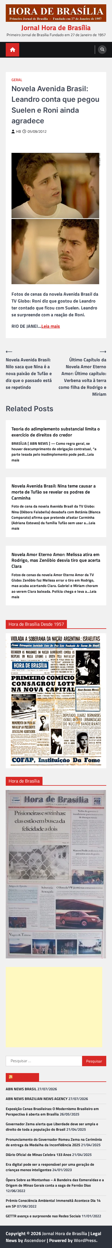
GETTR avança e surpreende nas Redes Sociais (43, 1216)
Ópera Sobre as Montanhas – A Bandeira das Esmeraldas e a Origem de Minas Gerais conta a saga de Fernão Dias (55, 1182)
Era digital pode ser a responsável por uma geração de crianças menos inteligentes (50, 1167)
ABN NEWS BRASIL (21, 1089)
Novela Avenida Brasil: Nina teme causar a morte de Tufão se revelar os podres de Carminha (53, 492)
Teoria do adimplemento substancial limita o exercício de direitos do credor (55, 432)
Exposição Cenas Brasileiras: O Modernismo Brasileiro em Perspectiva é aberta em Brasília (52, 1111)
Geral (16, 80)
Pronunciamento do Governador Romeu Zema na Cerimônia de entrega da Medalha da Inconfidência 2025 (54, 1142)
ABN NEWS (25, 1077)
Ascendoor (35, 1240)
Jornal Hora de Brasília (56, 27)
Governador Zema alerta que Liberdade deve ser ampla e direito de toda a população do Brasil (52, 1126)
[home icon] (12, 49)
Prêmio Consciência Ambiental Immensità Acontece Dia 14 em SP (53, 1203)
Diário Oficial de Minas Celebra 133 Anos (38, 1154)
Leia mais (50, 326)
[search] (102, 49)
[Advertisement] (54, 1007)
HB (18, 131)
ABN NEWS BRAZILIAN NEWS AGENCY (36, 1098)
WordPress (85, 1240)
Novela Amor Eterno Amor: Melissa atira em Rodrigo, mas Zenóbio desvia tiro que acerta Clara (55, 560)
